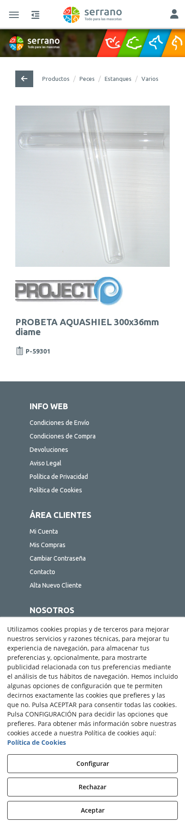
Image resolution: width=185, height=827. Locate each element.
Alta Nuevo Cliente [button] (56, 585)
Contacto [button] (42, 571)
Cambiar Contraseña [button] (58, 558)
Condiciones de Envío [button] (59, 422)
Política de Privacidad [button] (59, 476)
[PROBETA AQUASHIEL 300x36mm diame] (92, 186)
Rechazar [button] (92, 787)
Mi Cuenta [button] (44, 531)
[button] (92, 15)
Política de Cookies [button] (56, 490)
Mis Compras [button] (48, 544)
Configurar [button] (92, 763)
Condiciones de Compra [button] (63, 436)
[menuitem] (93, 422)
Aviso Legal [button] (46, 463)
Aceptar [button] (93, 810)
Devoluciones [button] (49, 449)
